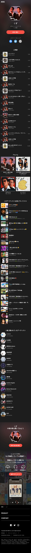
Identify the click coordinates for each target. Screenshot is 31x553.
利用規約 (3, 533)
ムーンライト (23, 192)
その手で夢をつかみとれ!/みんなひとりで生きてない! (23, 173)
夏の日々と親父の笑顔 (7, 172)
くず (6, 506)
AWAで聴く (15, 32)
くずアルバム (8, 192)
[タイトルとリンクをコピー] (20, 41)
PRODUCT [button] (4, 513)
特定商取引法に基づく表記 (18, 535)
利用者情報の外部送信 (5, 535)
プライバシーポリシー (12, 533)
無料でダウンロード (15, 474)
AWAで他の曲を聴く (15, 445)
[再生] (5, 54)
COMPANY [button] (5, 518)
